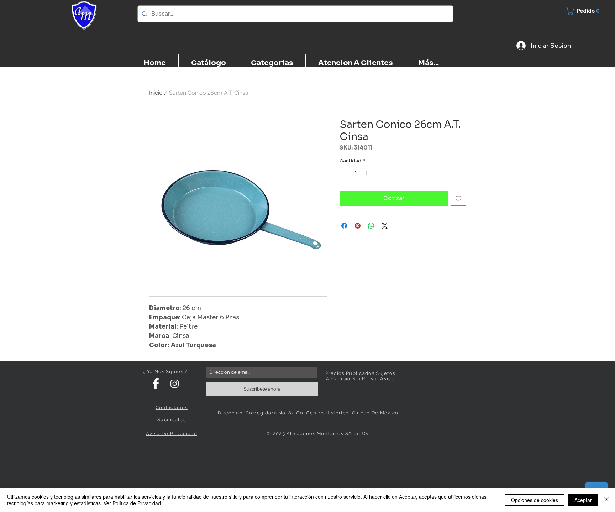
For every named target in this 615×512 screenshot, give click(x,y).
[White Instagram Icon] (174, 383)
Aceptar (583, 499)
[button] (587, 11)
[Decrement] (345, 173)
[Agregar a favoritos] (458, 198)
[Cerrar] (606, 499)
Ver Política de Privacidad (132, 503)
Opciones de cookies (534, 499)
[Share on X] (384, 225)
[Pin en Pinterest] (357, 225)
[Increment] (367, 173)
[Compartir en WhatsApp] (371, 225)
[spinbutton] (356, 173)
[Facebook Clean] (155, 383)
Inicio (156, 92)
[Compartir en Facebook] (344, 225)
